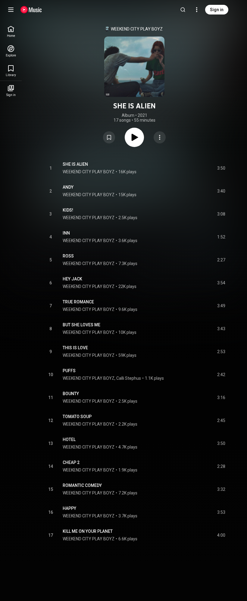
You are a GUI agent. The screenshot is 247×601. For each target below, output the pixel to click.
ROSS (68, 256)
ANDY (68, 187)
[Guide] (10, 9)
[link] (10, 31)
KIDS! (68, 210)
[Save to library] (109, 137)
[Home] (31, 9)
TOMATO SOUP (77, 416)
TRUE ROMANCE (78, 301)
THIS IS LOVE (75, 347)
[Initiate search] (183, 9)
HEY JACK (72, 279)
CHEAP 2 (71, 462)
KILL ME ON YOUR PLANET (88, 531)
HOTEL (69, 439)
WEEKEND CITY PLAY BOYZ (137, 29)
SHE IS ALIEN (75, 164)
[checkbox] (221, 168)
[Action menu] (160, 137)
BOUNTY (71, 393)
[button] (109, 137)
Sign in (217, 9)
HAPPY (69, 508)
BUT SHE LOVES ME (81, 324)
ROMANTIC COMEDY (82, 485)
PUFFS (69, 370)
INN (66, 233)
